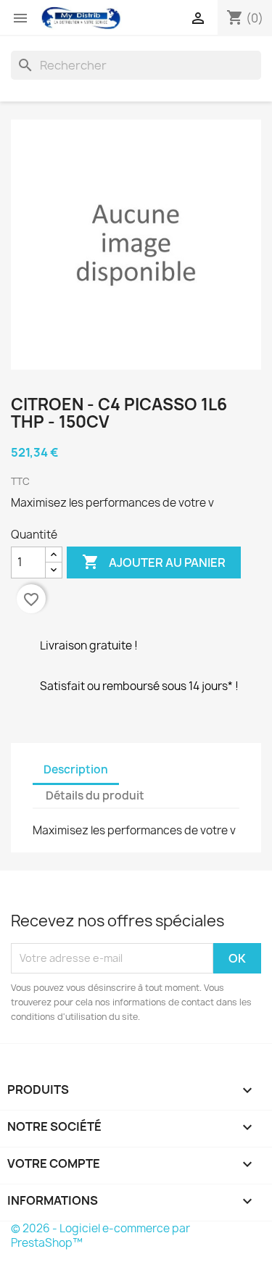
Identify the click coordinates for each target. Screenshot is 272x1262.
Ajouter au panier (154, 561)
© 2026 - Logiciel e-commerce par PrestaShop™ (100, 1235)
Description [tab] (76, 769)
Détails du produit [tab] (95, 795)
